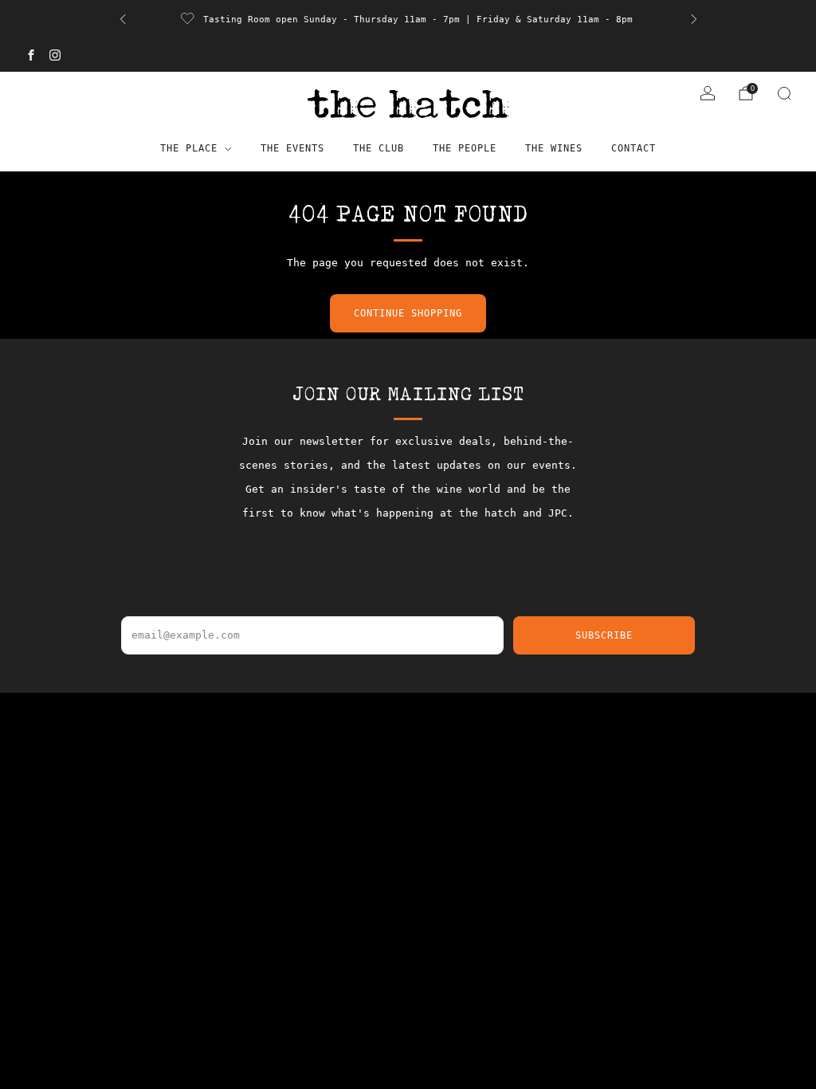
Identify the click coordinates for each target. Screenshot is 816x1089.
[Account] (708, 93)
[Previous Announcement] (122, 19)
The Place (189, 148)
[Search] (784, 93)
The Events (292, 148)
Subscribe (604, 635)
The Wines (554, 148)
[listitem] (386, 19)
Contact (633, 148)
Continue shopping (408, 313)
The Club (378, 148)
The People (464, 148)
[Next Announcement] (694, 19)
